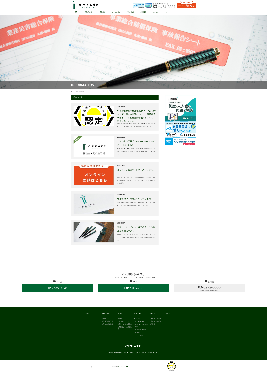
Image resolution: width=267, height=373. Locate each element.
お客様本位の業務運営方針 (125, 324)
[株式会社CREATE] (85, 5)
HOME (76, 12)
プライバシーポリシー (124, 321)
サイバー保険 (139, 335)
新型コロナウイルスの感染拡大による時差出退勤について (136, 229)
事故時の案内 (89, 12)
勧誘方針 (120, 318)
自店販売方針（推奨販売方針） (125, 328)
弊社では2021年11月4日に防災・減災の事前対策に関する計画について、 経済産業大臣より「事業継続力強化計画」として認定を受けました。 (136, 116)
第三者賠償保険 (139, 321)
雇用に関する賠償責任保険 (141, 325)
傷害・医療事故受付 (107, 321)
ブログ (167, 12)
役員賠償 (137, 332)
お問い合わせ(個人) (155, 321)
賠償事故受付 (105, 318)
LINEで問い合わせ (133, 288)
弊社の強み (130, 12)
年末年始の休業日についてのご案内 (134, 198)
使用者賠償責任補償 (141, 329)
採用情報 (143, 12)
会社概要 (103, 12)
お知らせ (155, 12)
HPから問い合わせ (57, 288)
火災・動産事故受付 (107, 324)
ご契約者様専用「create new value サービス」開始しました (136, 143)
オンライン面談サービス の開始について (136, 172)
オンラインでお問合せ (186, 5)
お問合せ (152, 313)
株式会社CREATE (123, 366)
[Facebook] (91, 366)
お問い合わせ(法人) (155, 318)
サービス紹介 (116, 12)
